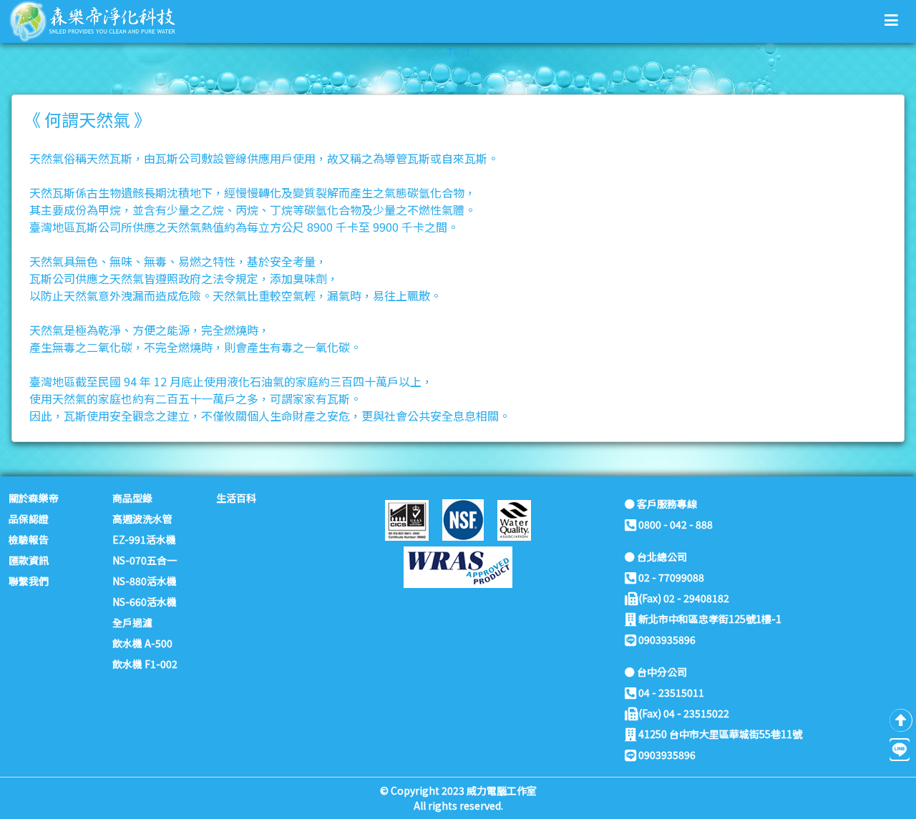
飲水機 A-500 (142, 643)
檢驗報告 (29, 539)
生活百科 (236, 498)
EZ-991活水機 (144, 539)
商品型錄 (132, 498)
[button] (891, 19)
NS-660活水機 (144, 601)
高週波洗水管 (142, 518)
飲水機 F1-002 (144, 664)
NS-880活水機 (144, 581)
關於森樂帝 (34, 498)
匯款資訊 (29, 560)
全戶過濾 (132, 622)
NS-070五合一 (144, 560)
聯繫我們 (29, 581)
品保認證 (29, 518)
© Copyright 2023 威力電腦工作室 (458, 790)
